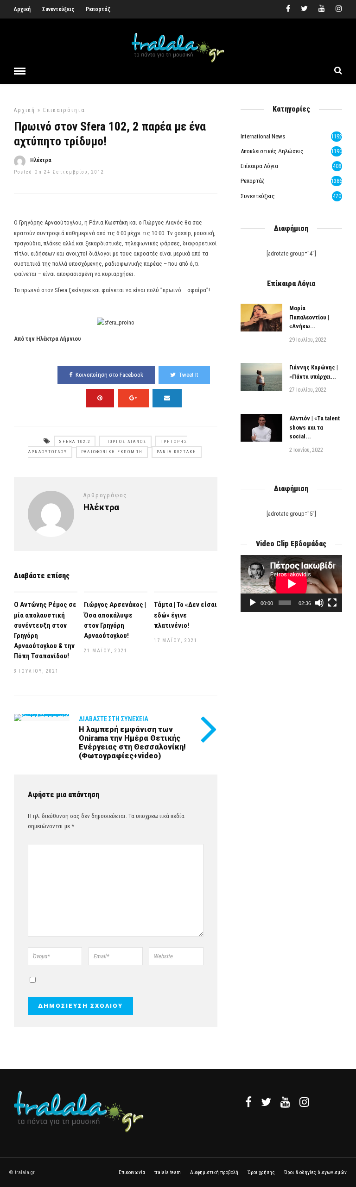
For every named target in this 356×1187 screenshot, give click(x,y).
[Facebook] (248, 1101)
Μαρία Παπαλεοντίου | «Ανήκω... (309, 317)
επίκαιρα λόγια (259, 165)
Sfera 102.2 (74, 441)
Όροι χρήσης (261, 1172)
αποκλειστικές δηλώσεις (272, 151)
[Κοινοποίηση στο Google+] (133, 398)
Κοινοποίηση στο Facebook (109, 374)
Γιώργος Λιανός (125, 441)
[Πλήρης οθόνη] (332, 602)
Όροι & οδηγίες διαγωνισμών (315, 1172)
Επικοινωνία (132, 1172)
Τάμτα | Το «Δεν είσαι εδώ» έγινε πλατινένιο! (185, 614)
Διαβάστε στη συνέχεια (113, 719)
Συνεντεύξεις (58, 9)
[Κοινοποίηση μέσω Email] (167, 398)
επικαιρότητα (64, 110)
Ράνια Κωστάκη (177, 452)
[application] (291, 583)
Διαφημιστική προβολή (214, 1172)
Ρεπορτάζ (98, 9)
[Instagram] (339, 9)
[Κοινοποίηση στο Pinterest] (100, 398)
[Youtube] (321, 9)
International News (263, 136)
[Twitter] (266, 1101)
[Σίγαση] (319, 602)
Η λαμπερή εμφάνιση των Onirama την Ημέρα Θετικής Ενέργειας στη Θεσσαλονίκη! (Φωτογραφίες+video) (132, 743)
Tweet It (188, 374)
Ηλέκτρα (40, 160)
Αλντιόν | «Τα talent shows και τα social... (314, 427)
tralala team (167, 1172)
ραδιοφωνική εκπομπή (112, 452)
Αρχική (22, 9)
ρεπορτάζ (253, 180)
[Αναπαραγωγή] (252, 602)
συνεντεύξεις (258, 196)
